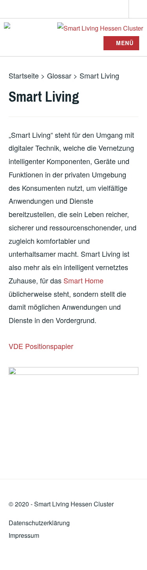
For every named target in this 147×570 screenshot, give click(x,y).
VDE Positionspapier (41, 346)
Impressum (24, 535)
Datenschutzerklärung (39, 522)
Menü (125, 43)
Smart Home (83, 280)
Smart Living (51, 503)
